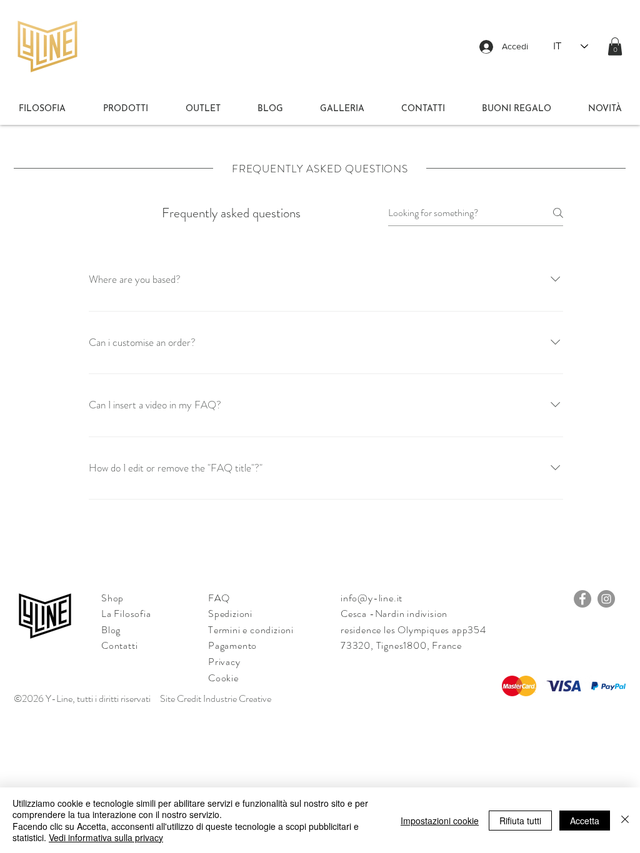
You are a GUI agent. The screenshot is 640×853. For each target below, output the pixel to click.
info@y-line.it (371, 598)
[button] (615, 46)
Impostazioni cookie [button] (440, 820)
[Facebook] (582, 599)
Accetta (584, 820)
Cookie (223, 678)
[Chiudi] (625, 820)
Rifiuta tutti (520, 820)
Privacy (224, 661)
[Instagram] (606, 599)
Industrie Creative (237, 698)
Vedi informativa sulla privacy (106, 837)
